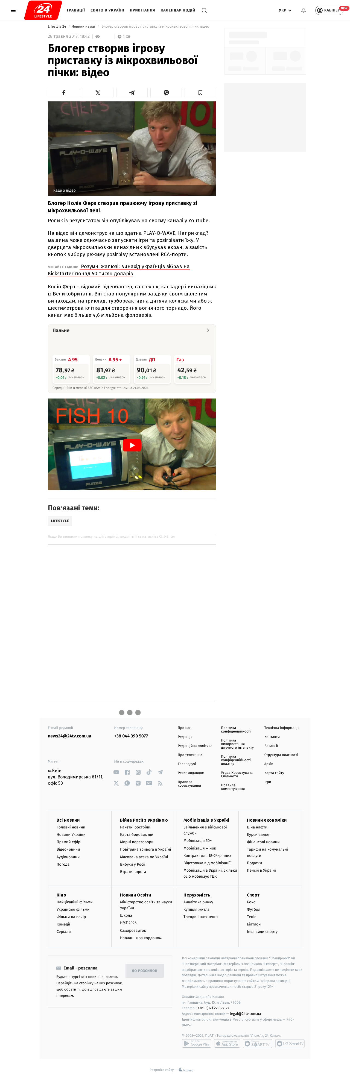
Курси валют (258, 834)
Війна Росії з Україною (144, 820)
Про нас (184, 728)
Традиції (75, 10)
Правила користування (189, 783)
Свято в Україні (107, 10)
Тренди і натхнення (200, 917)
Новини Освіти (135, 895)
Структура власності (281, 755)
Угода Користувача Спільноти (237, 774)
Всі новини (68, 820)
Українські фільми (73, 909)
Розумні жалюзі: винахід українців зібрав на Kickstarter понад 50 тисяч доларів (119, 270)
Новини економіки (267, 820)
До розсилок (145, 971)
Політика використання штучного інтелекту (237, 744)
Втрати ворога (133, 871)
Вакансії (271, 746)
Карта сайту (274, 773)
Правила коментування (233, 787)
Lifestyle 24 (57, 26)
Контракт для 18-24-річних (207, 855)
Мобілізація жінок (199, 848)
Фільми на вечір (71, 917)
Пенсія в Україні (261, 870)
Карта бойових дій (136, 834)
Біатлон (254, 924)
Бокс (251, 902)
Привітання (142, 10)
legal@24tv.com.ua (245, 1014)
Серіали (64, 931)
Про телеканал (190, 755)
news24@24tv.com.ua (69, 736)
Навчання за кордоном (141, 938)
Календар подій (178, 10)
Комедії (63, 924)
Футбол (253, 909)
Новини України (71, 834)
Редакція (185, 737)
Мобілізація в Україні (206, 820)
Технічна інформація (281, 728)
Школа (126, 915)
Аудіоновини (68, 857)
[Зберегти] (200, 92)
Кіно (61, 895)
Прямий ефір (68, 842)
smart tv (257, 1043)
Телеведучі (187, 764)
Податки (254, 863)
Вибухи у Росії (132, 864)
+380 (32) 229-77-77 (213, 1008)
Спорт (253, 895)
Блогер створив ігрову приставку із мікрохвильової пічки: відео (155, 26)
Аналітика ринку (198, 902)
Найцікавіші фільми (75, 902)
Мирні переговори (136, 842)
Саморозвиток (133, 930)
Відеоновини (68, 849)
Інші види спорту (262, 931)
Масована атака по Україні (144, 857)
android (196, 1043)
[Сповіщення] (303, 10)
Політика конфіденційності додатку (236, 760)
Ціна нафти (257, 827)
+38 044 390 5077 (131, 736)
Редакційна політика (195, 746)
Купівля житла (196, 909)
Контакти (272, 737)
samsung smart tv (290, 1043)
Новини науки (84, 26)
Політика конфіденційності (236, 729)
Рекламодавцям (191, 773)
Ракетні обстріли (135, 827)
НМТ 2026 (128, 923)
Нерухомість (196, 895)
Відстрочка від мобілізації (207, 863)
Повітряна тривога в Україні (145, 849)
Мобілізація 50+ (197, 840)
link (116, 772)
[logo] (43, 10)
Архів (268, 764)
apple (227, 1043)
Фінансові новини (263, 842)
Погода (63, 864)
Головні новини (71, 827)
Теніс (251, 917)
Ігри (267, 782)
